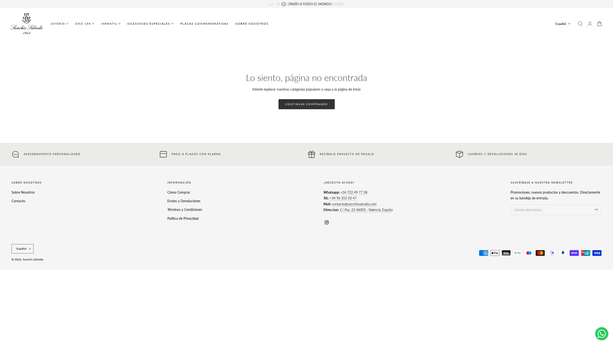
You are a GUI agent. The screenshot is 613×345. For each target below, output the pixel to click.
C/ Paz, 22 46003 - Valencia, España (366, 210)
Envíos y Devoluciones (183, 201)
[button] (580, 23)
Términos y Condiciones (184, 209)
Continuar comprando (306, 104)
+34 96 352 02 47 (343, 198)
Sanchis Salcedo (33, 259)
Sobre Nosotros (23, 192)
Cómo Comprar (178, 192)
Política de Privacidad (183, 218)
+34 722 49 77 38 (354, 192)
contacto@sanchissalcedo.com (354, 204)
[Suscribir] (596, 209)
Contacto (18, 201)
